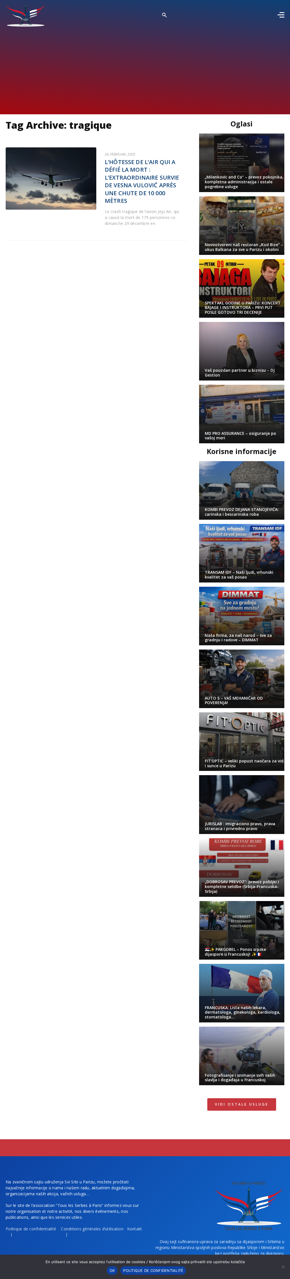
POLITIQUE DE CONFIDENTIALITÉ (153, 1270)
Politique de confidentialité (31, 1228)
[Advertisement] (145, 69)
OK (112, 1270)
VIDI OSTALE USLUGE (241, 1104)
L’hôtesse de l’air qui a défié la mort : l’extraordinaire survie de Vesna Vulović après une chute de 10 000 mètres (142, 181)
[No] (283, 1267)
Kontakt (134, 1228)
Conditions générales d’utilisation (92, 1228)
